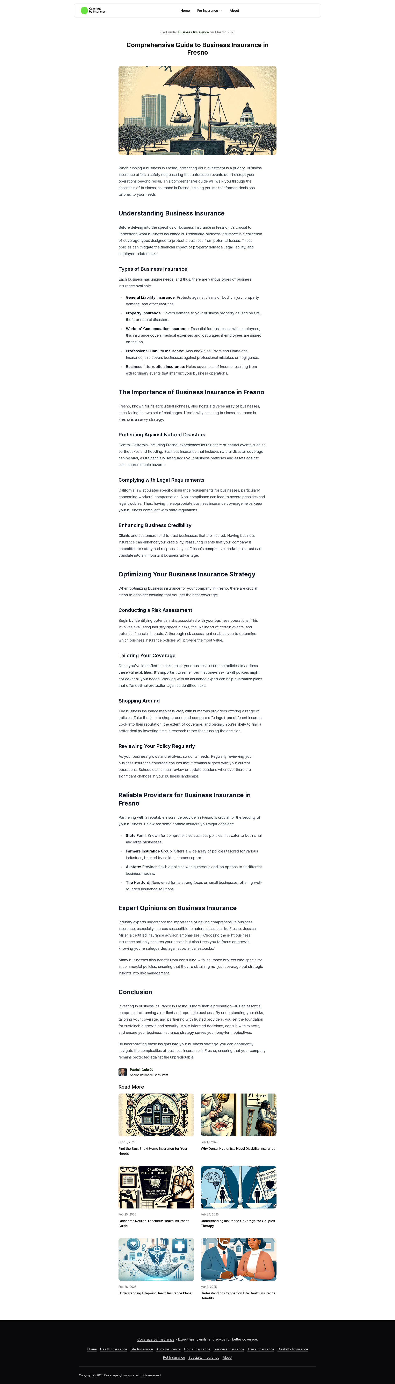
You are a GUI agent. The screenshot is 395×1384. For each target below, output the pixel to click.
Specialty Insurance (203, 1357)
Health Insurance (113, 1349)
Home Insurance (197, 1349)
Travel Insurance (260, 1349)
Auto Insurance (168, 1349)
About (234, 10)
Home (185, 10)
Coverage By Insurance (155, 1339)
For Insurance (207, 10)
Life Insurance (141, 1349)
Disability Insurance (293, 1349)
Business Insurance (193, 32)
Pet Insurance (174, 1357)
